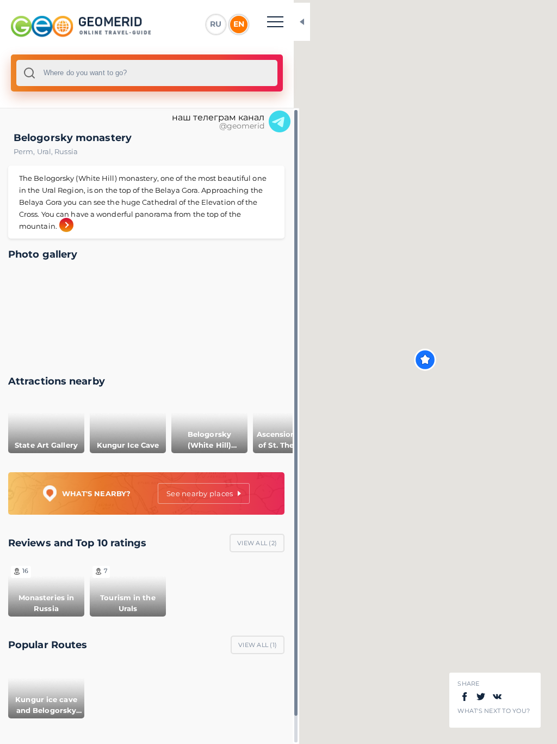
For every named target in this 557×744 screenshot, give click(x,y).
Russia (66, 151)
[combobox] (146, 73)
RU (215, 24)
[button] (425, 359)
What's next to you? (493, 711)
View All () (257, 543)
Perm (25, 151)
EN (238, 24)
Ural (46, 151)
